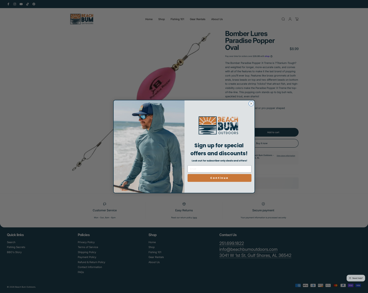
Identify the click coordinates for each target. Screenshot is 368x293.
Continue (219, 178)
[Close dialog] (251, 103)
